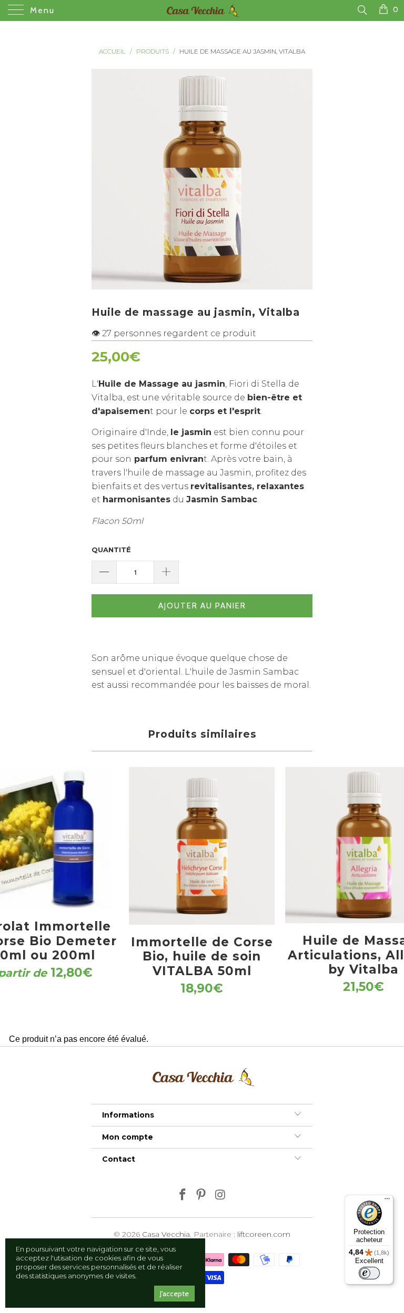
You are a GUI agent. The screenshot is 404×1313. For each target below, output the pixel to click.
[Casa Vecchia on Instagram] (220, 1195)
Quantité (111, 549)
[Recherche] (361, 10)
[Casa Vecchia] (202, 10)
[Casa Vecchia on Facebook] (182, 1195)
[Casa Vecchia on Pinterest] (201, 1195)
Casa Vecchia (166, 1234)
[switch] (369, 1273)
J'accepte (174, 1293)
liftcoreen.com (263, 1234)
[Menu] (387, 1201)
